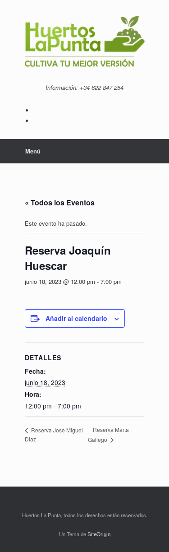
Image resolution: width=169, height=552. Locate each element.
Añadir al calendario (76, 318)
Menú (33, 151)
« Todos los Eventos (60, 202)
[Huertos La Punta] (84, 43)
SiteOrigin (98, 534)
